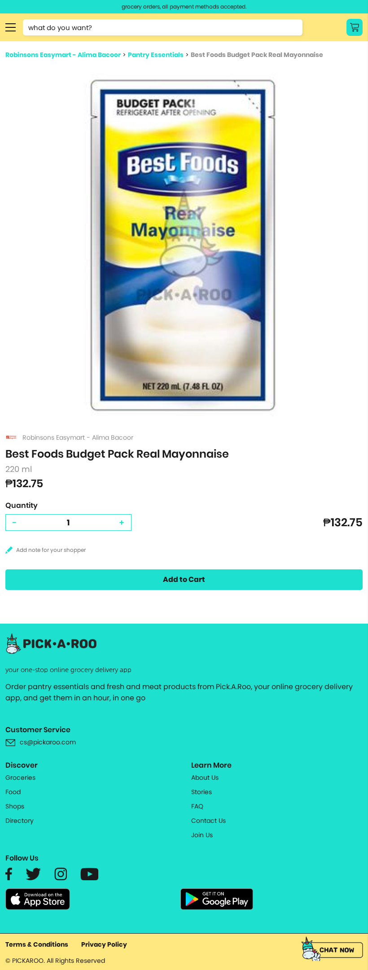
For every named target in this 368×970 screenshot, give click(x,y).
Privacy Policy (104, 944)
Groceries (20, 777)
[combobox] (162, 27)
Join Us (202, 834)
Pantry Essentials (156, 54)
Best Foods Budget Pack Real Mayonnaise (257, 54)
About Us (205, 777)
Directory (19, 820)
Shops (14, 806)
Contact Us (208, 820)
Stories (201, 791)
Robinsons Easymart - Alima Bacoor (63, 54)
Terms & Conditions (36, 944)
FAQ (197, 806)
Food (13, 791)
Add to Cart (184, 579)
